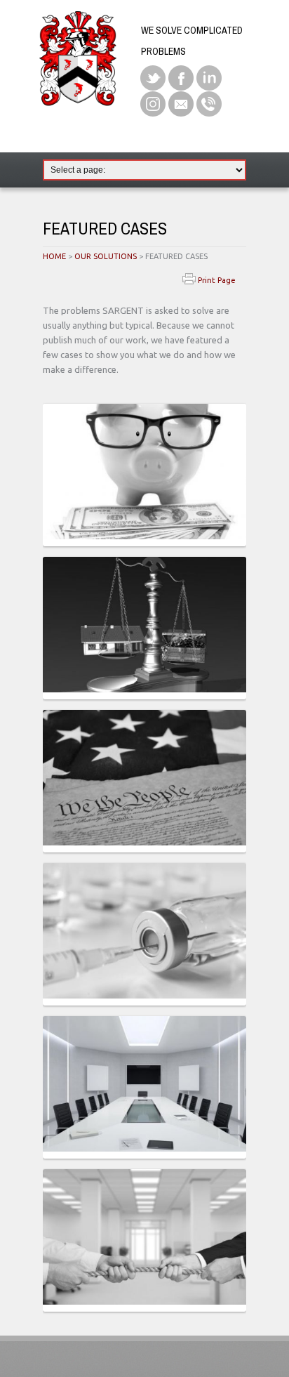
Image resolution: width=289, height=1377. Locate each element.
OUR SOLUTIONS (105, 256)
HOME (54, 256)
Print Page (216, 280)
